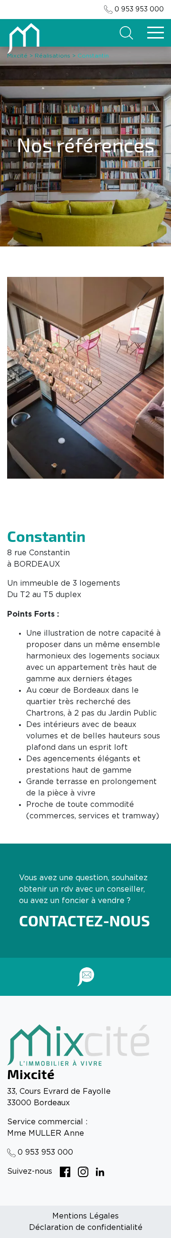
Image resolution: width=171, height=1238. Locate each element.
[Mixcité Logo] (24, 37)
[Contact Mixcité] (85, 977)
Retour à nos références (86, 252)
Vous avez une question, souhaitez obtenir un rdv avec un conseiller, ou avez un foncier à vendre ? (83, 889)
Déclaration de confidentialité (85, 1227)
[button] (126, 32)
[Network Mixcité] (65, 1171)
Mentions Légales (85, 1216)
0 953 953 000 (139, 9)
